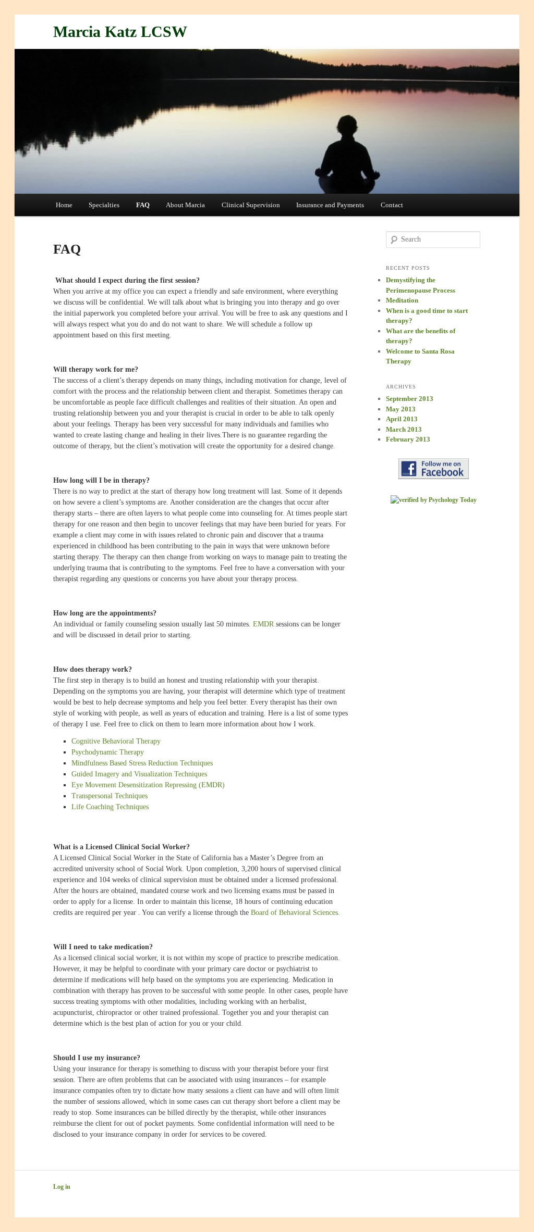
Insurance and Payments (330, 205)
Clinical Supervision (251, 205)
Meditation (402, 300)
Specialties (104, 205)
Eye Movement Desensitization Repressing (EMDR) (148, 785)
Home (64, 205)
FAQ (143, 205)
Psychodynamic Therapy (107, 752)
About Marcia (185, 205)
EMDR (263, 624)
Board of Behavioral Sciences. (295, 912)
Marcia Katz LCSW (120, 31)
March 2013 (404, 429)
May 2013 (401, 409)
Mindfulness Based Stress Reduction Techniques (142, 763)
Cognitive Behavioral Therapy (116, 741)
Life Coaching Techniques (110, 807)
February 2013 (408, 439)
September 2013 (409, 399)
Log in (61, 1186)
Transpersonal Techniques (109, 796)
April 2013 (402, 419)
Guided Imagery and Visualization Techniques (139, 774)
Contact (392, 205)
